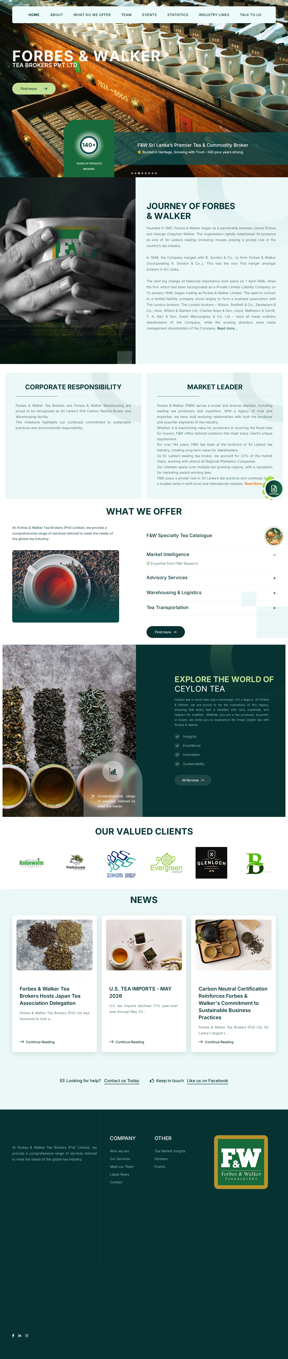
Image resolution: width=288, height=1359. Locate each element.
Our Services (120, 1159)
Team (126, 15)
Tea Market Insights (170, 1151)
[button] (132, 173)
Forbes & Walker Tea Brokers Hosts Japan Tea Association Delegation (50, 996)
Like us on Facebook (207, 1080)
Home (34, 15)
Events (149, 15)
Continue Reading (40, 1042)
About (56, 15)
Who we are (119, 1151)
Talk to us (250, 15)
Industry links (214, 15)
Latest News (119, 1174)
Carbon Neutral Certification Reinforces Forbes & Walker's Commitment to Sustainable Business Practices (233, 1003)
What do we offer (92, 15)
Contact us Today (121, 1080)
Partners (161, 1159)
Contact (116, 1182)
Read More (253, 483)
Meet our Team (122, 1166)
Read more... (227, 328)
